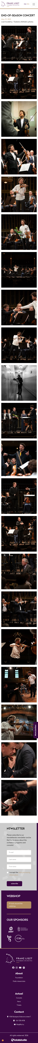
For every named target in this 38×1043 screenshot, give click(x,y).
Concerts (19, 998)
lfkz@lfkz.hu (20, 1024)
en (28, 4)
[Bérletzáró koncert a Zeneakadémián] (19, 81)
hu (25, 4)
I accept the (19, 874)
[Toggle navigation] (34, 4)
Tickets (19, 1005)
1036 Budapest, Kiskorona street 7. (20, 1017)
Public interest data (19, 981)
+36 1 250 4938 (20, 1020)
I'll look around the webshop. (15, 905)
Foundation (19, 978)
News (19, 1001)
